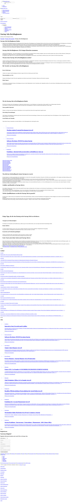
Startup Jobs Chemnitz (6, 161)
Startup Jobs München (6, 168)
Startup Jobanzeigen (6, 10)
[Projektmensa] (12, 453)
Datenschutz (5, 458)
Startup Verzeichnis (6, 11)
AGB (3, 457)
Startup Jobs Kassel (6, 164)
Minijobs (1, 475)
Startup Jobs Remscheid (6, 163)
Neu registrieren (3, 23)
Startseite (2, 38)
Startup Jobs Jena (5, 165)
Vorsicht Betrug (3, 468)
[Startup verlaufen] (6, 245)
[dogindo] (23, 453)
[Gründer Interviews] (20, 245)
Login (4, 5)
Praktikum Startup (3, 470)
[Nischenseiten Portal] (32, 453)
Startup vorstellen (3, 495)
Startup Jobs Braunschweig (7, 169)
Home (4, 456)
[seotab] (57, 453)
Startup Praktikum (3, 491)
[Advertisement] (34, 92)
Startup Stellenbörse (3, 489)
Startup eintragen (3, 493)
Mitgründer (2, 473)
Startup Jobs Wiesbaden (6, 162)
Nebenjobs (2, 477)
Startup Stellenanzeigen (4, 484)
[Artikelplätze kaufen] (13, 246)
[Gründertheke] (18, 453)
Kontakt (4, 459)
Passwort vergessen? (3, 21)
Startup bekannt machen (4, 497)
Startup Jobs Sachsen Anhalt (7, 160)
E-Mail (1, 18)
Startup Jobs (2, 466)
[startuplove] (2, 453)
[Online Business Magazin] (40, 453)
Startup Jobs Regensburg (7, 170)
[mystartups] (7, 453)
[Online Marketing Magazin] (50, 453)
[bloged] (26, 453)
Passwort (14, 18)
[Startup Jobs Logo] (6, 1)
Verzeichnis (4, 461)
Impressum (4, 460)
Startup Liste (2, 482)
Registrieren (5, 6)
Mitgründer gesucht (3, 498)
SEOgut (21, 464)
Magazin (4, 12)
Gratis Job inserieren (8, 29)
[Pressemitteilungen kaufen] (22, 246)
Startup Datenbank (3, 480)
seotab (25, 464)
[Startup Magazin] (13, 245)
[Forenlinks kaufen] (6, 246)
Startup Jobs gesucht (10, 38)
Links (1, 500)
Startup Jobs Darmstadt (6, 166)
